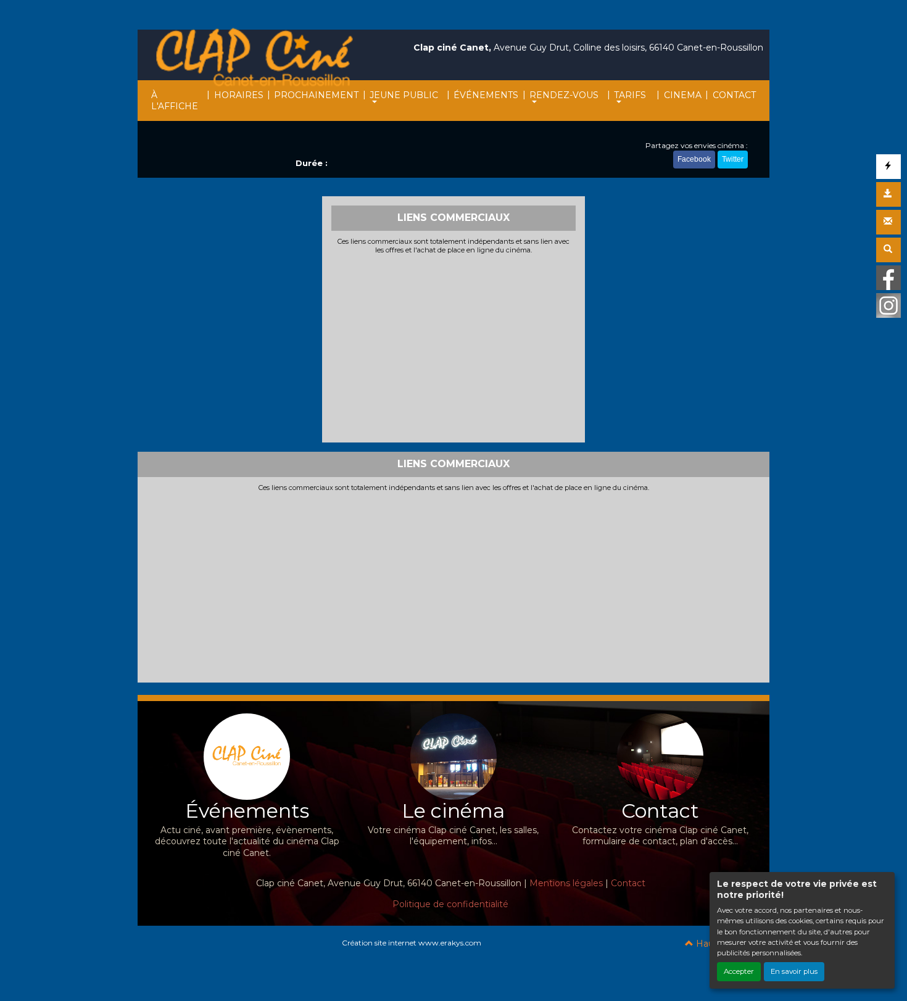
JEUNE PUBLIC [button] (404, 95)
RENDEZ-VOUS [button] (563, 95)
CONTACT (734, 95)
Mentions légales (566, 883)
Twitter (732, 159)
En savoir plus (794, 971)
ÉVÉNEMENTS (486, 95)
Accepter (739, 971)
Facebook (694, 159)
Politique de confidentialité (450, 904)
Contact (628, 883)
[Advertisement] (453, 346)
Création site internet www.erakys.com (411, 942)
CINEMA (683, 95)
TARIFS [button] (630, 95)
